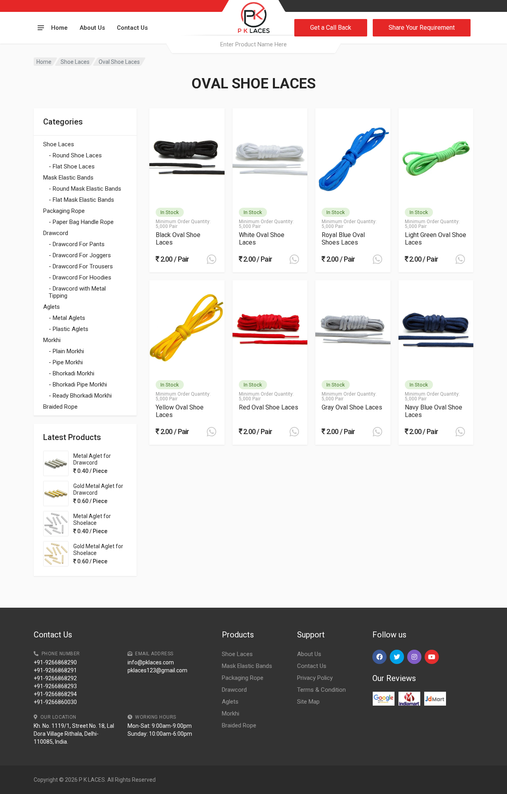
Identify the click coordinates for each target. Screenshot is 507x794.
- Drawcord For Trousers (81, 266)
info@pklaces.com (151, 662)
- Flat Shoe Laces (72, 166)
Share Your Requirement (422, 27)
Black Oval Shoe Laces (178, 238)
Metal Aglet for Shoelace (92, 519)
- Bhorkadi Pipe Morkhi (78, 384)
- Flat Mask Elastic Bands (81, 199)
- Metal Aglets (67, 317)
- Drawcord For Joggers (80, 255)
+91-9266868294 (55, 694)
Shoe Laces (75, 62)
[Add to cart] (211, 259)
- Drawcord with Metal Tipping (77, 292)
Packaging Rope (64, 210)
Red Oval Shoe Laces (268, 407)
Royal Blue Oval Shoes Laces (343, 238)
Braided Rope (60, 406)
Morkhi (52, 340)
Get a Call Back (330, 27)
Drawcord (55, 233)
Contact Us (132, 27)
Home (59, 27)
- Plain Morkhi (66, 351)
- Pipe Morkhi (66, 362)
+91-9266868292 (55, 678)
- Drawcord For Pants (77, 244)
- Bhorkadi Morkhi (71, 373)
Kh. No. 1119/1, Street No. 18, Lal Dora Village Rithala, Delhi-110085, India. (74, 734)
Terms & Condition (321, 689)
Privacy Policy (315, 677)
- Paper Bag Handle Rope (81, 222)
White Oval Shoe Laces (261, 238)
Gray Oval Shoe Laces (352, 407)
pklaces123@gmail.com (157, 670)
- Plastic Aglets (68, 329)
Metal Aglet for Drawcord (92, 459)
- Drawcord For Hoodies (80, 277)
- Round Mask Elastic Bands (85, 188)
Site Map (308, 701)
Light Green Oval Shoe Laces (435, 238)
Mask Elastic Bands (68, 177)
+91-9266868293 (55, 686)
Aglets (51, 306)
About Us (92, 27)
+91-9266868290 (55, 662)
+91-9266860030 (55, 702)
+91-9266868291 (55, 670)
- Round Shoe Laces (75, 155)
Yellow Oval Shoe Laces (180, 411)
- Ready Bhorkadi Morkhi (80, 395)
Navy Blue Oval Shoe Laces (433, 411)
